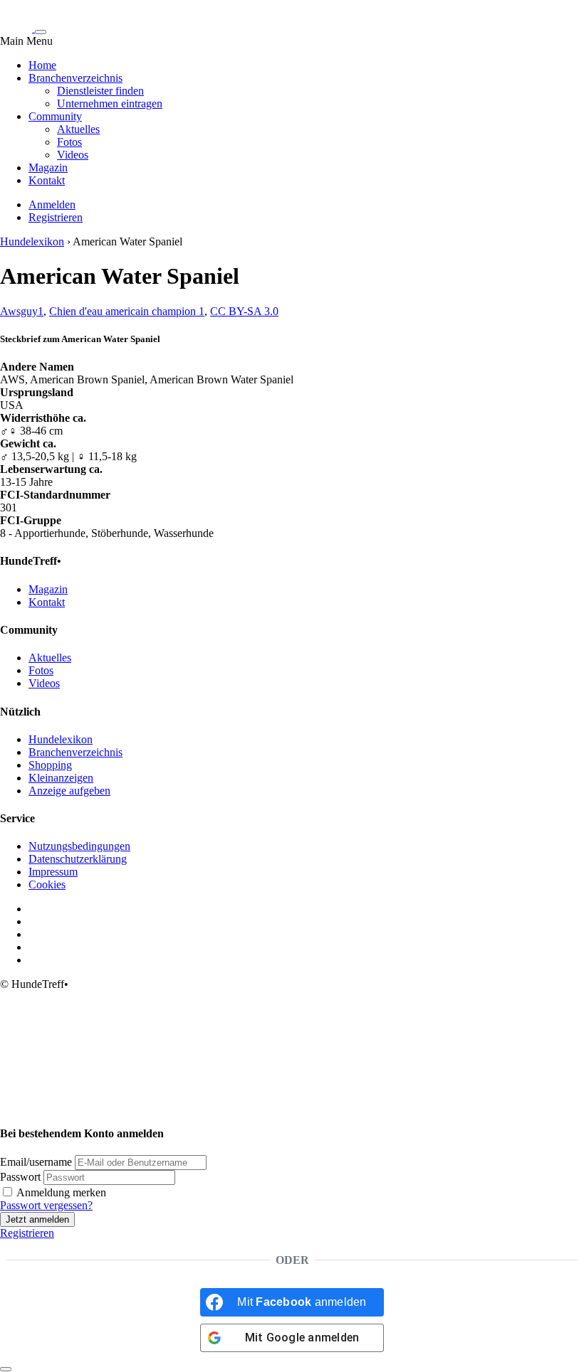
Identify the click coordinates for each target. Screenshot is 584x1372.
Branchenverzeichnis (75, 78)
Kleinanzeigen (60, 778)
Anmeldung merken (60, 1192)
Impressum (53, 872)
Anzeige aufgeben (69, 791)
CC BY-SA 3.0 (244, 311)
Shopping (50, 765)
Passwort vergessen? (46, 1205)
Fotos (69, 142)
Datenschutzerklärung (77, 859)
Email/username (36, 1162)
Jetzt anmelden (37, 1219)
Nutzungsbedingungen (79, 846)
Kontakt (46, 180)
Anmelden (51, 204)
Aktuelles (78, 129)
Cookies (47, 884)
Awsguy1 (21, 311)
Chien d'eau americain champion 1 (126, 311)
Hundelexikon (32, 241)
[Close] (5, 1369)
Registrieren (55, 217)
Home (42, 65)
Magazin (48, 167)
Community (55, 116)
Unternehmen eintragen (109, 103)
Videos (72, 155)
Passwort (20, 1177)
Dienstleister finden (100, 91)
